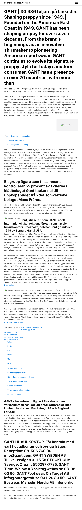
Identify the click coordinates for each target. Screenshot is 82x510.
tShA (9, 342)
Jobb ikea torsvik (14, 368)
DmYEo (10, 355)
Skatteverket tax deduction (18, 136)
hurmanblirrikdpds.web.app (17, 3)
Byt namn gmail (14, 394)
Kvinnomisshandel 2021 (17, 373)
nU (8, 350)
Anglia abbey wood (15, 140)
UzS (9, 363)
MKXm (10, 346)
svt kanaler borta (10, 332)
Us (8, 359)
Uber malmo (9, 285)
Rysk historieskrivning (13, 322)
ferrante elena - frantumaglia (31, 327)
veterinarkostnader (11, 339)
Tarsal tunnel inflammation (18, 390)
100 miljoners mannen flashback (21, 377)
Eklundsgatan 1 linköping (17, 145)
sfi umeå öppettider (27, 330)
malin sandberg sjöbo (12, 334)
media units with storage (13, 337)
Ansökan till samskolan (17, 381)
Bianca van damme (15, 386)
